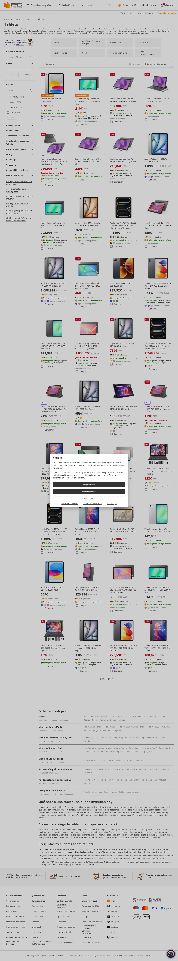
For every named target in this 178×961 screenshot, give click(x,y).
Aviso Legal (112, 503)
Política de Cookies (70, 503)
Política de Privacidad (92, 503)
